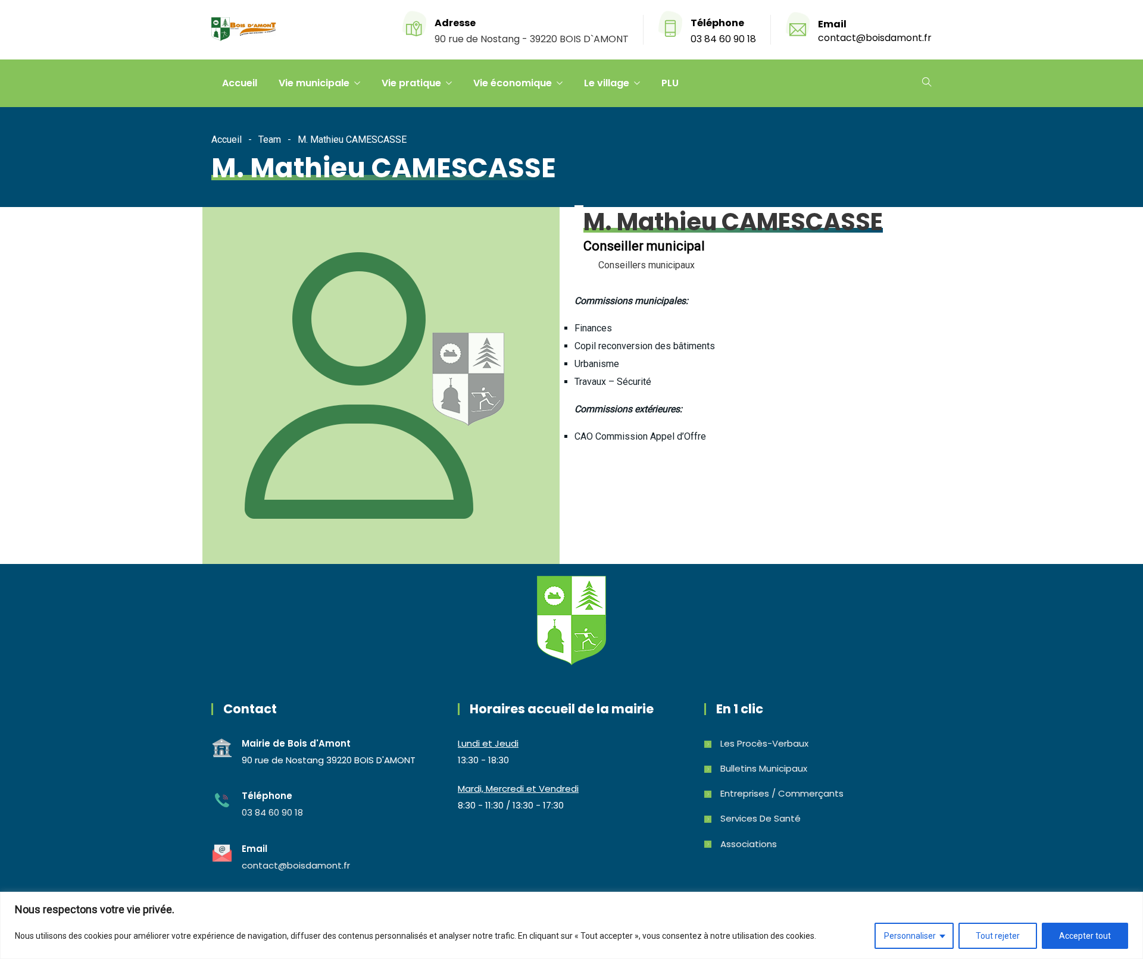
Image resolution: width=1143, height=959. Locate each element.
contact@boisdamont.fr (875, 38)
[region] (571, 925)
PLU (670, 83)
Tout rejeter (998, 936)
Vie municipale (314, 83)
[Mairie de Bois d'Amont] (243, 30)
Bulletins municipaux (763, 768)
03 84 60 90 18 (723, 39)
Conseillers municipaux (646, 265)
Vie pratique (411, 83)
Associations (748, 844)
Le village (606, 83)
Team (269, 139)
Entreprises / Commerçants (782, 793)
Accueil (239, 83)
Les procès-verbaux (764, 743)
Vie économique (512, 83)
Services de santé (760, 818)
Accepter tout (1085, 936)
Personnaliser (910, 936)
